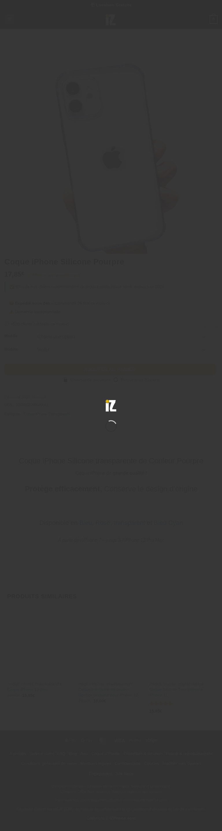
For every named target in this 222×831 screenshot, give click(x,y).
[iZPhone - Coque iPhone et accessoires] (111, 405)
